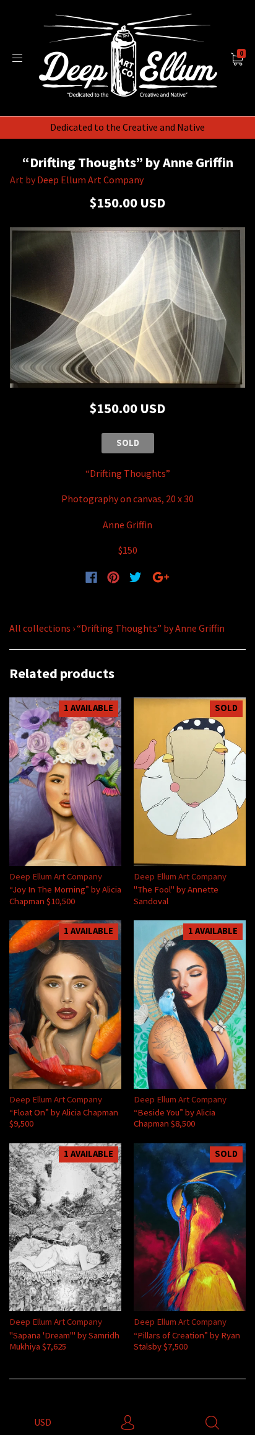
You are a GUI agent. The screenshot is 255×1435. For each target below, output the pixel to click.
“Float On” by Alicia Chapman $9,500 (63, 1117)
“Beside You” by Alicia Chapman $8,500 (174, 1117)
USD (42, 1422)
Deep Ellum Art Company (90, 179)
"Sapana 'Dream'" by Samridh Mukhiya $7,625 (64, 1340)
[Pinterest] (113, 577)
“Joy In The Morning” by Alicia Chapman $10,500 (65, 894)
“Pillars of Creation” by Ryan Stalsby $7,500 (187, 1340)
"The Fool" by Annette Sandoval (176, 894)
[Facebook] (91, 577)
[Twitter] (135, 577)
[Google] (161, 577)
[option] (127, 307)
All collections (40, 628)
